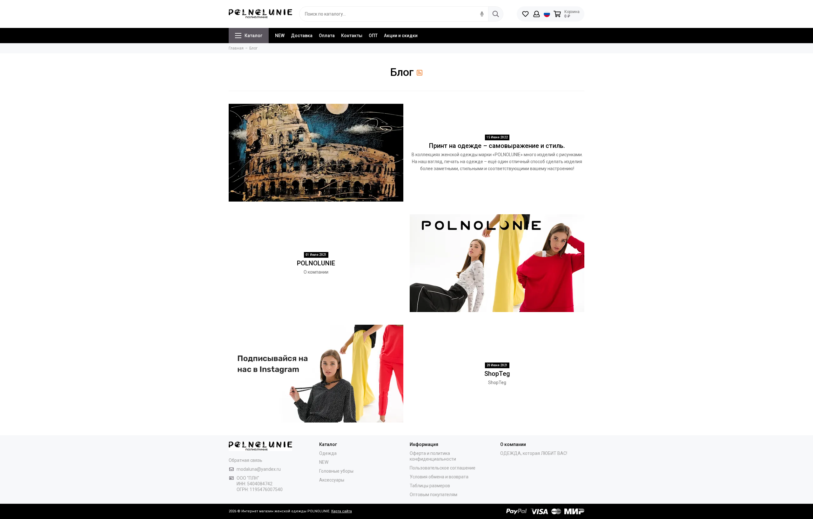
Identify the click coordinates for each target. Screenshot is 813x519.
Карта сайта (341, 511)
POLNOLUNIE (316, 263)
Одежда (328, 453)
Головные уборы (336, 471)
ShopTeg (497, 373)
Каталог (253, 35)
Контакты (351, 35)
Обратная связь (245, 460)
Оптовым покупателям (433, 494)
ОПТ (373, 35)
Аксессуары (331, 479)
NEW (280, 35)
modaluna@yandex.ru (259, 469)
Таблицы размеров (430, 485)
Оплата (327, 35)
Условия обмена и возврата (439, 476)
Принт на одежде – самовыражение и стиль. (497, 146)
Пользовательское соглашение (442, 467)
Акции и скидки (401, 35)
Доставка (301, 35)
